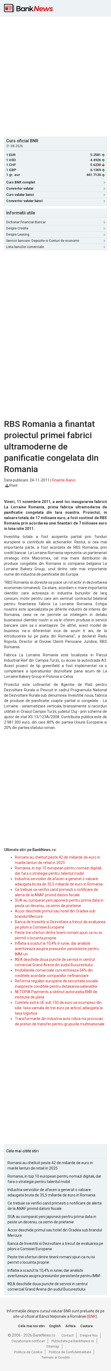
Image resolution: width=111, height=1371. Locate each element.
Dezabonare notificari (28, 1341)
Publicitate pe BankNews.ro (72, 1341)
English (55, 1326)
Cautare (86, 1326)
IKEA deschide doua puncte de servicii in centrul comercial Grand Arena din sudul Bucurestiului (48, 1286)
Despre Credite (17, 228)
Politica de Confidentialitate (70, 1352)
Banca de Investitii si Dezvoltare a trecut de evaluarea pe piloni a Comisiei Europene (55, 1246)
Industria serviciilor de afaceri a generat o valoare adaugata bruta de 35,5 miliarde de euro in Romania (51, 1192)
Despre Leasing (17, 234)
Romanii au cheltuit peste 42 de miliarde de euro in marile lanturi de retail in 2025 (50, 1165)
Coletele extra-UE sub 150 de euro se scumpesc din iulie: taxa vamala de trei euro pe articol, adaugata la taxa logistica (59, 1007)
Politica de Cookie (28, 1352)
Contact (67, 1335)
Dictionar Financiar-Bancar (26, 222)
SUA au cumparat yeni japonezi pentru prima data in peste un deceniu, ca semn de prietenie (52, 1219)
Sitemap (52, 1346)
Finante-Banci (63, 480)
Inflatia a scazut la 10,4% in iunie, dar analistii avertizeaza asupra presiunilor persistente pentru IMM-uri (57, 948)
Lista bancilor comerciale (25, 247)
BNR (92, 1316)
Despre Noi (89, 1335)
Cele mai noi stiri (31, 1326)
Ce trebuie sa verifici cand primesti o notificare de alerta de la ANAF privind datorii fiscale (55, 1206)
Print (13, 485)
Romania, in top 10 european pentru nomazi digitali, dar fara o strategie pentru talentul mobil (54, 1179)
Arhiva (70, 1326)
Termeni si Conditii (55, 1357)
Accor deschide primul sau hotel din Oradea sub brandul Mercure (55, 1233)
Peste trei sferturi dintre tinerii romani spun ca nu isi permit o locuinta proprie (51, 1259)
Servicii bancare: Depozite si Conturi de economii (42, 241)
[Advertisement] (55, 75)
